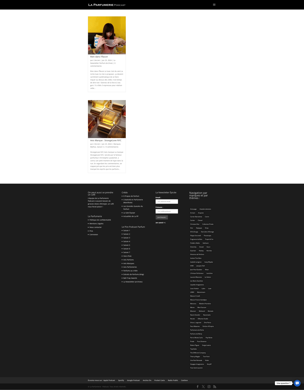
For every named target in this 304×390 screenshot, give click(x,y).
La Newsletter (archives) (132, 282)
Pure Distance (201, 341)
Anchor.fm (147, 380)
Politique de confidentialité (100, 220)
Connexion (94, 234)
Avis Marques (128, 263)
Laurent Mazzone (196, 277)
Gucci (208, 247)
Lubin (203, 288)
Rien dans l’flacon (99, 56)
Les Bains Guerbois (196, 281)
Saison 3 (126, 238)
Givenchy (193, 247)
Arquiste (201, 213)
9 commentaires (112, 147)
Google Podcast (133, 380)
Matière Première (205, 304)
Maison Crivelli (195, 296)
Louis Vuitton (194, 288)
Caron (207, 217)
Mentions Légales (96, 223)
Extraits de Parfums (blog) (133, 274)
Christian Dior (194, 224)
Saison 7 (126, 252)
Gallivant (206, 243)
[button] (297, 383)
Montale (210, 311)
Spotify (121, 380)
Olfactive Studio (203, 319)
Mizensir (193, 311)
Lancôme (210, 273)
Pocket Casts (159, 380)
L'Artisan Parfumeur (197, 273)
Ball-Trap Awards (130, 278)
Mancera (193, 304)
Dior (191, 228)
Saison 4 (126, 241)
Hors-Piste (127, 256)
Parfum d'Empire (208, 326)
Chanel (200, 220)
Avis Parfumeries (130, 267)
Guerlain (193, 251)
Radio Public (173, 380)
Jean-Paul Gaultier (196, 270)
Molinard (202, 311)
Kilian (207, 270)
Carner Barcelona (196, 217)
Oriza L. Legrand (195, 322)
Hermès (209, 251)
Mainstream (201, 292)
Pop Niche (209, 338)
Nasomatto (207, 315)
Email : (158, 197)
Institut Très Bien (195, 258)
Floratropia (207, 236)
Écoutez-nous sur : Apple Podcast (101, 380)
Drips (207, 228)
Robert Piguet (194, 345)
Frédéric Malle (195, 243)
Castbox (184, 380)
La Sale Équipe (129, 213)
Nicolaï (192, 319)
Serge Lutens (206, 345)
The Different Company (198, 353)
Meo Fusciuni (201, 307)
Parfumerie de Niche (197, 330)
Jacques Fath (201, 266)
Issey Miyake (208, 262)
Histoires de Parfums (197, 254)
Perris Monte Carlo (196, 338)
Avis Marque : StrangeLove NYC (105, 140)
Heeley (201, 251)
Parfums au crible (130, 271)
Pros (91, 231)
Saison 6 (126, 249)
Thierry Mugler (195, 357)
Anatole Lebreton (205, 209)
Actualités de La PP (130, 216)
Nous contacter (96, 227)
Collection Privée (207, 224)
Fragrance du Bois (196, 239)
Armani (192, 213)
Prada (192, 341)
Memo (192, 307)
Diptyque (199, 228)
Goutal (201, 247)
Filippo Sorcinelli (195, 236)
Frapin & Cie (209, 239)
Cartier (192, 220)
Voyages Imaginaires (197, 364)
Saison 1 (126, 230)
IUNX (192, 266)
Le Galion (208, 277)
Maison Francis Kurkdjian (198, 300)
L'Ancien (96, 60)
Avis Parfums (128, 260)
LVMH (192, 292)
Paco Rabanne (195, 326)
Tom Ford (206, 357)
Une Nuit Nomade (196, 360)
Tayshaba (193, 349)
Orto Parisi (207, 322)
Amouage (193, 209)
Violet (207, 360)
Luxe (209, 288)
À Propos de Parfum (131, 196)
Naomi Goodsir (195, 315)
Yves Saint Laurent (196, 368)
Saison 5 (100, 147)
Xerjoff (209, 364)
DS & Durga (194, 232)
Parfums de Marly (196, 334)
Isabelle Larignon (196, 262)
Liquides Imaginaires (197, 285)
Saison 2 (126, 234)
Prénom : (159, 207)
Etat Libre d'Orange (207, 232)
